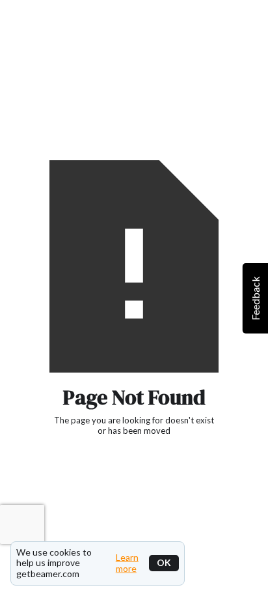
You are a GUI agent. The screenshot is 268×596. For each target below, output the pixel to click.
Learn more (127, 563)
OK (164, 562)
